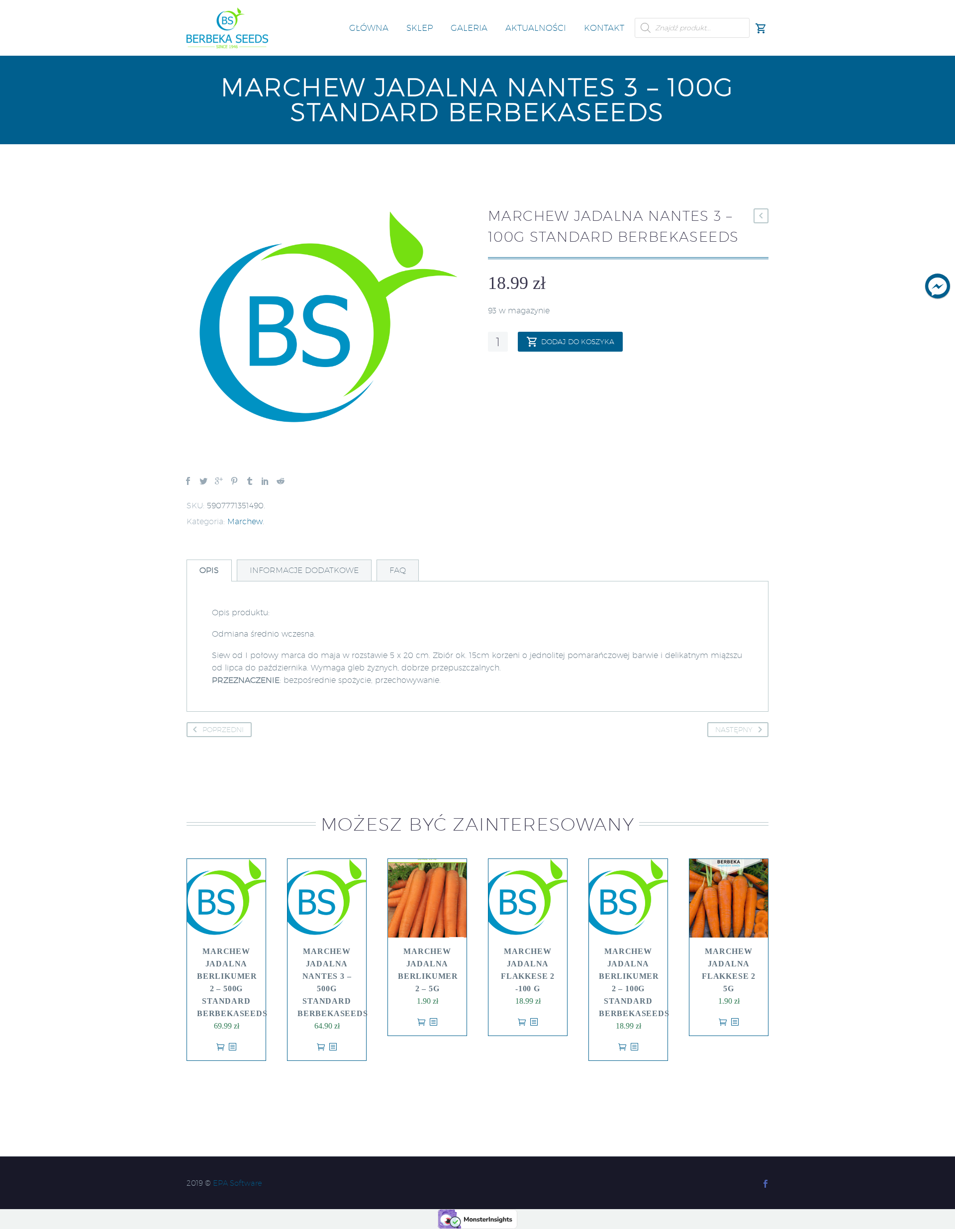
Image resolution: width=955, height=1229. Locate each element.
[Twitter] (203, 481)
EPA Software (237, 1183)
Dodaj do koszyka (577, 342)
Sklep (419, 28)
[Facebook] (188, 481)
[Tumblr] (250, 481)
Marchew (245, 521)
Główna (368, 28)
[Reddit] (281, 481)
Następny (734, 730)
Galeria (469, 28)
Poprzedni (223, 730)
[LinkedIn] (265, 481)
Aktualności (535, 28)
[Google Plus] (219, 481)
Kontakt (604, 28)
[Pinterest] (234, 481)
